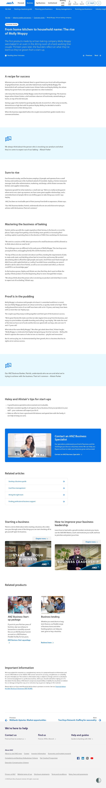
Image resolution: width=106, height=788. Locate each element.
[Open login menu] (99, 3)
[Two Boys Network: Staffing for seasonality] (100, 720)
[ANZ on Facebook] (78, 758)
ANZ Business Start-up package (19, 640)
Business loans (46, 643)
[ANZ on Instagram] (87, 758)
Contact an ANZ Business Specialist (67, 454)
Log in (92, 3)
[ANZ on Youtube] (92, 758)
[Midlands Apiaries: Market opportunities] (6, 720)
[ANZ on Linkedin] (83, 758)
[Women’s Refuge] (98, 780)
